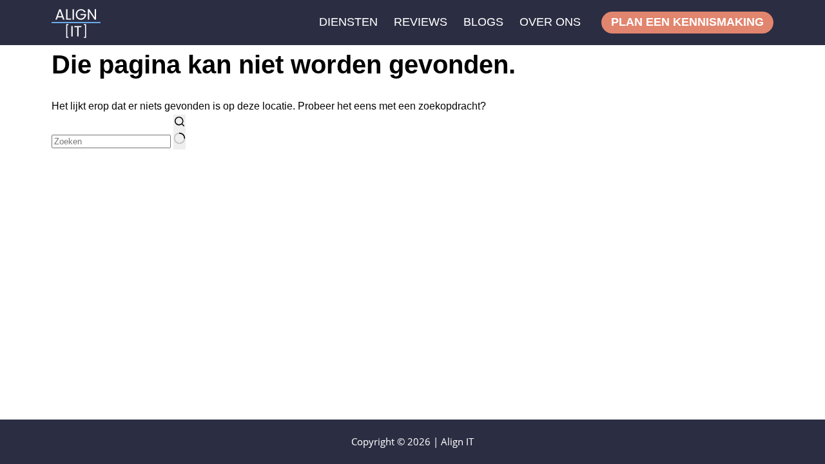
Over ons (550, 21)
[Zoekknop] (179, 132)
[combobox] (111, 141)
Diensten (348, 21)
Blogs (483, 21)
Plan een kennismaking (687, 21)
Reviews (420, 21)
